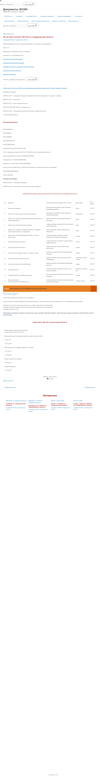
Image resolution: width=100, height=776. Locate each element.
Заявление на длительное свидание (13, 59)
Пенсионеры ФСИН (31, 16)
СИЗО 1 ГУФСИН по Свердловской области (59, 404)
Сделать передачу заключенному (40, 21)
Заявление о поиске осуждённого (12, 70)
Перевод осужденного (23, 21)
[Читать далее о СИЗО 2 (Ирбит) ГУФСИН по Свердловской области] (78, 400)
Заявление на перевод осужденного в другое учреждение (18, 66)
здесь (10, 315)
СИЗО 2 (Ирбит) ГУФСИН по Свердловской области (82, 404)
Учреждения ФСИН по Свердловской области (15, 40)
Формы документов (73, 21)
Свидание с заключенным (59, 21)
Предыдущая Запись (9, 387)
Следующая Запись (91, 387)
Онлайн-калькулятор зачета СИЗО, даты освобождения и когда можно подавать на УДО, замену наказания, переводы (35, 88)
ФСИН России (8, 16)
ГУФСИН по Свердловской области (15, 404)
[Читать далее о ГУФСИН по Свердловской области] (16, 400)
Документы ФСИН (15, 9)
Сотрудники (19, 16)
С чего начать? (79, 16)
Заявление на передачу (9, 74)
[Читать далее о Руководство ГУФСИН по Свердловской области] (39, 401)
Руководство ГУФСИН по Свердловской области (38, 406)
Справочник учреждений (46, 16)
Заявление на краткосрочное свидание (13, 63)
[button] (1, 1)
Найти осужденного (9, 21)
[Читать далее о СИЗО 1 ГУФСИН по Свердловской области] (57, 400)
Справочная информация (64, 16)
